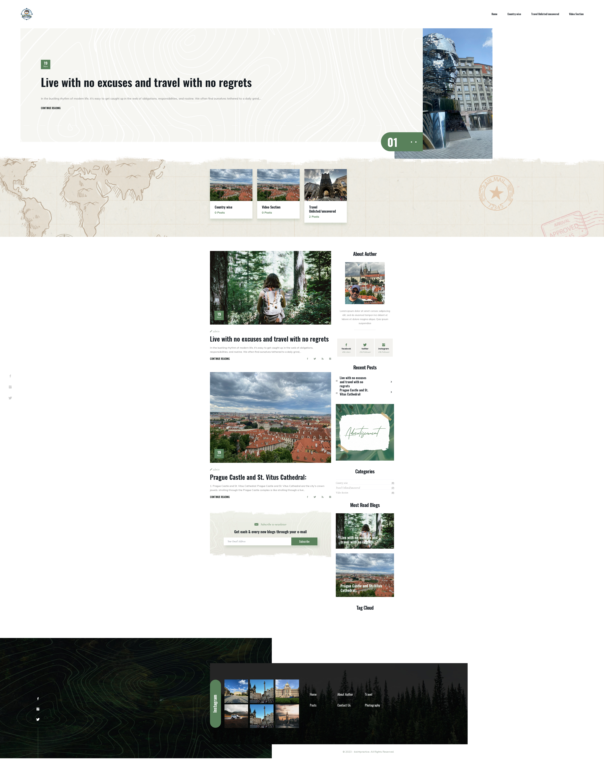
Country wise (514, 14)
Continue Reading (51, 108)
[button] (411, 142)
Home (494, 14)
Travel (368, 694)
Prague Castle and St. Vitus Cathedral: (258, 477)
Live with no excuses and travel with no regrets (146, 81)
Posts (313, 705)
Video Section (576, 14)
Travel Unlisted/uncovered (545, 14)
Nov (46, 65)
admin (216, 331)
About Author (345, 694)
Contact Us (344, 705)
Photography (372, 705)
